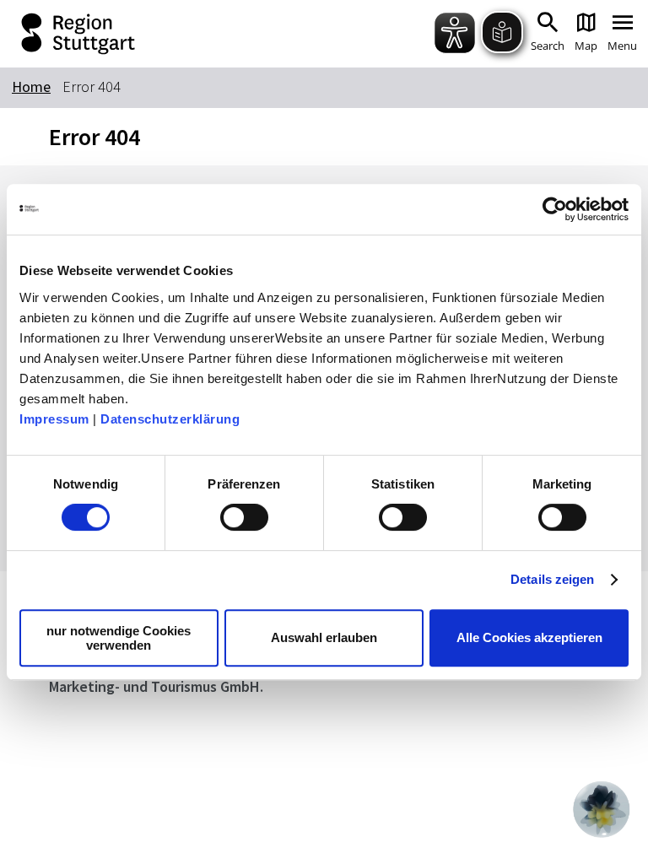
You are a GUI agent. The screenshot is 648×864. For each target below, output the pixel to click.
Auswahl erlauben (324, 637)
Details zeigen (552, 579)
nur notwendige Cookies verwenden (118, 638)
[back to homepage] (142, 34)
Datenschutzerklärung (170, 419)
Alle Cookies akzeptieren (529, 637)
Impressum (54, 419)
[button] (601, 809)
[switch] (244, 517)
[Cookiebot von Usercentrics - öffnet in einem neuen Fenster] (555, 209)
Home (31, 86)
